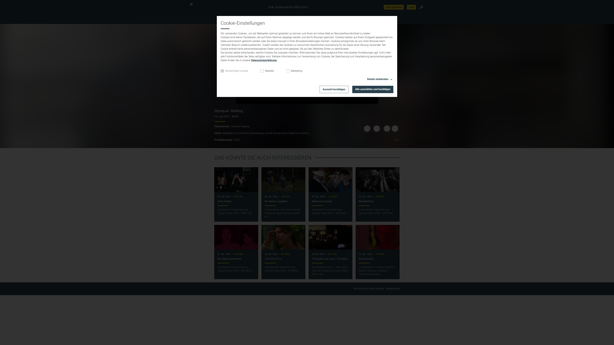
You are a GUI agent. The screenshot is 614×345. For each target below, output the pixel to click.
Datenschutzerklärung (264, 60)
